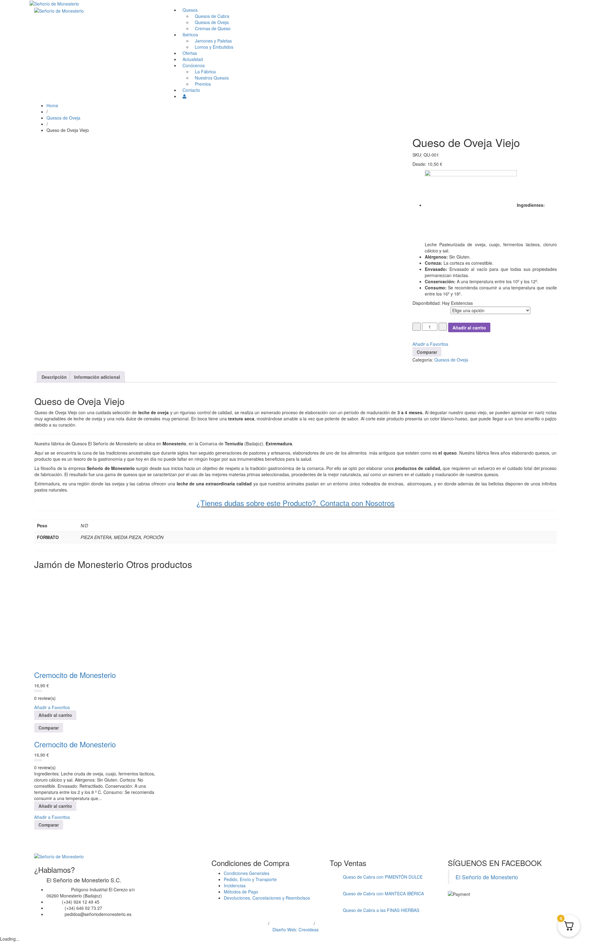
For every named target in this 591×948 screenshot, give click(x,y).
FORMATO (422, 309)
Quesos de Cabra (212, 16)
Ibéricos (190, 34)
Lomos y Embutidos (214, 47)
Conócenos (194, 65)
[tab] (54, 376)
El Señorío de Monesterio (487, 877)
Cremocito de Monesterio (75, 674)
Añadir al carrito (469, 328)
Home (52, 105)
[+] (443, 327)
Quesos (190, 10)
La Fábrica (205, 71)
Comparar (427, 352)
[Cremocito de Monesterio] (80, 618)
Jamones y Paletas (213, 41)
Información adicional (97, 377)
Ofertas (190, 53)
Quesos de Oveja (212, 22)
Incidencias (235, 885)
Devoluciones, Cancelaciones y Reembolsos (267, 898)
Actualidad (193, 59)
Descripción (54, 377)
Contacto (191, 90)
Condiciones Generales (246, 873)
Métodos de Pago (241, 892)
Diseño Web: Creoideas (295, 929)
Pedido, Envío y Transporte (250, 879)
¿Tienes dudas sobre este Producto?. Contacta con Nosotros (295, 502)
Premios (203, 84)
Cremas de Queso (213, 28)
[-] (416, 327)
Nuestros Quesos (212, 78)
